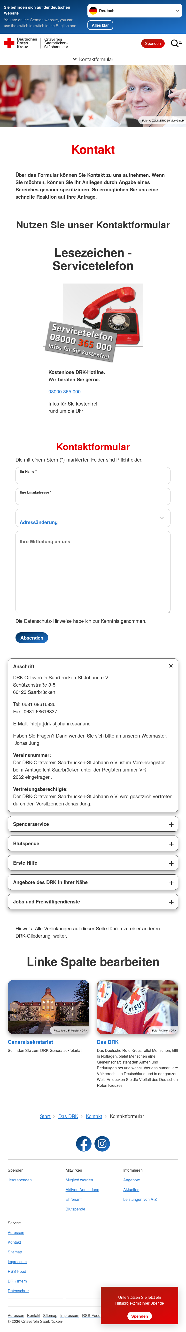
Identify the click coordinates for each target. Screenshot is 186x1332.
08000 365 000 (64, 391)
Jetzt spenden (20, 1180)
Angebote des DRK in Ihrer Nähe (50, 881)
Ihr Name (28, 471)
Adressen (16, 1232)
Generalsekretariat (30, 1041)
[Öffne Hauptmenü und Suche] (176, 43)
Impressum (17, 1261)
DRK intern (17, 1281)
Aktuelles (131, 1189)
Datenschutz (18, 1290)
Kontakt (14, 1242)
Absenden (31, 637)
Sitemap (15, 1252)
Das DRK (108, 1041)
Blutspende (26, 843)
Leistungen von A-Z (140, 1199)
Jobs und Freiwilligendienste (46, 901)
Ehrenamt (74, 1199)
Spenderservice (31, 823)
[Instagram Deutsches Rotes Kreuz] (102, 1144)
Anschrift (23, 666)
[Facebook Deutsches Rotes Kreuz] (84, 1144)
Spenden (153, 43)
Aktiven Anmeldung (82, 1189)
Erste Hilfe (25, 862)
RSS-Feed (17, 1271)
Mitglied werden (79, 1180)
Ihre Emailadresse (35, 492)
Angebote (131, 1180)
